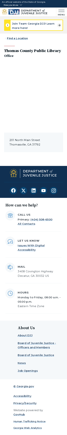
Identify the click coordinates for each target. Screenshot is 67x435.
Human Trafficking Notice (29, 421)
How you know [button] (11, 5)
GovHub (19, 414)
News (22, 363)
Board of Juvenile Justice (36, 355)
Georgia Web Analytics (27, 427)
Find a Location (17, 38)
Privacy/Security (25, 403)
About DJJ (25, 335)
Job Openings (28, 370)
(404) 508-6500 (41, 219)
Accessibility (22, 396)
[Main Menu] (60, 12)
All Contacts (26, 223)
